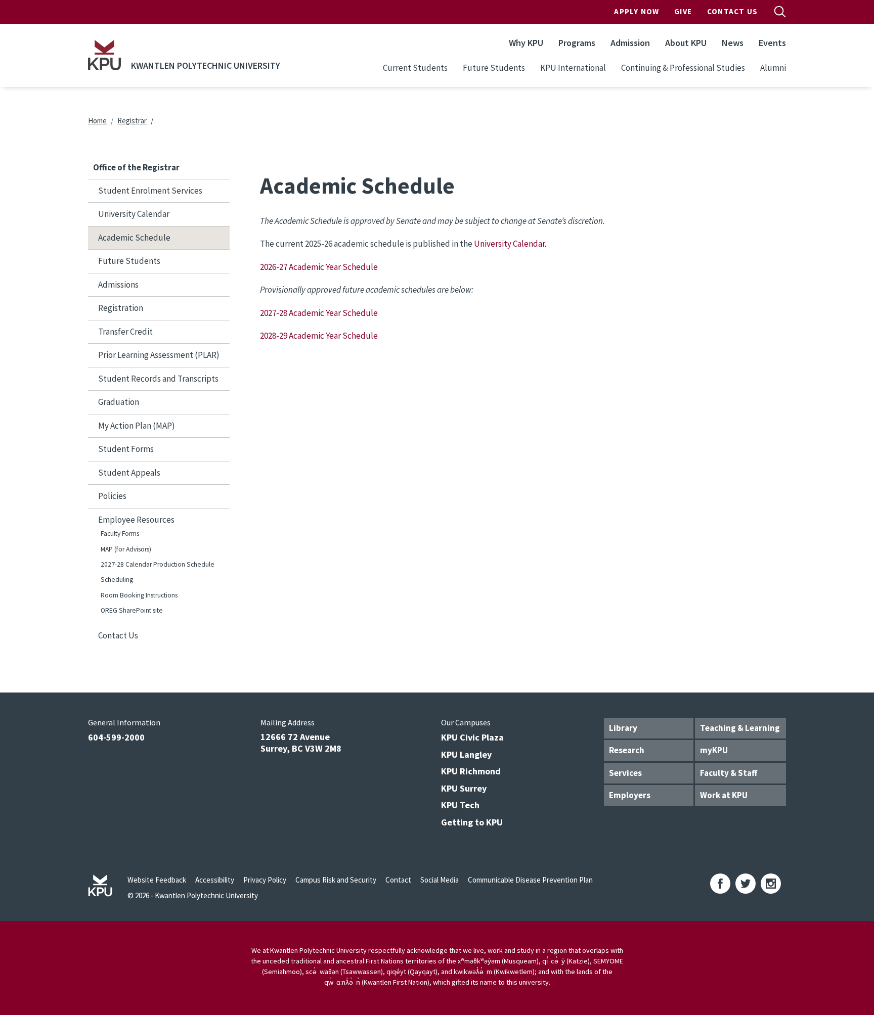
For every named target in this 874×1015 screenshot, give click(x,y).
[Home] (104, 55)
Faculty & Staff (728, 772)
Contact (398, 880)
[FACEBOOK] (720, 883)
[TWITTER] (745, 883)
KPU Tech (460, 805)
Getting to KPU (472, 822)
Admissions (118, 284)
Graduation (118, 401)
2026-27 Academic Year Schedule (319, 266)
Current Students (415, 67)
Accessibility (214, 880)
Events (772, 43)
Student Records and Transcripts (158, 378)
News (733, 43)
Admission (630, 43)
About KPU (686, 43)
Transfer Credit (125, 331)
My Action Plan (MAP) (136, 425)
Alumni (773, 67)
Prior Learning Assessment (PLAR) (159, 354)
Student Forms (126, 448)
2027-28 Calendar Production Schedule (157, 564)
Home (97, 120)
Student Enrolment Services (150, 190)
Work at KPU (724, 795)
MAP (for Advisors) (126, 549)
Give (683, 11)
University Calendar (133, 213)
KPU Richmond (471, 771)
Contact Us (732, 11)
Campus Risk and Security (335, 880)
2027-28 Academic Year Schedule (319, 312)
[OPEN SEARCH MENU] (780, 12)
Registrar (132, 120)
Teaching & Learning (740, 727)
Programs (576, 43)
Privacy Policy (264, 880)
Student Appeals (129, 472)
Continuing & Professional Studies (683, 67)
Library (623, 727)
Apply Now (636, 11)
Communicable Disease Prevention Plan (530, 880)
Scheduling (117, 579)
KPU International (573, 67)
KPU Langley (466, 754)
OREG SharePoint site (132, 610)
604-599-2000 (116, 737)
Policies (112, 495)
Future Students (494, 67)
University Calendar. (509, 243)
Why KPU (526, 43)
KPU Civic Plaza (472, 737)
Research (626, 750)
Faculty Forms (120, 533)
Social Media (439, 880)
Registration (120, 307)
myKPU (714, 750)
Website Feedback (156, 880)
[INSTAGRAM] (771, 883)
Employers (629, 795)
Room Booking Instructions (139, 595)
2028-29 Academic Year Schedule (319, 335)
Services (625, 772)
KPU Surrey (464, 788)
